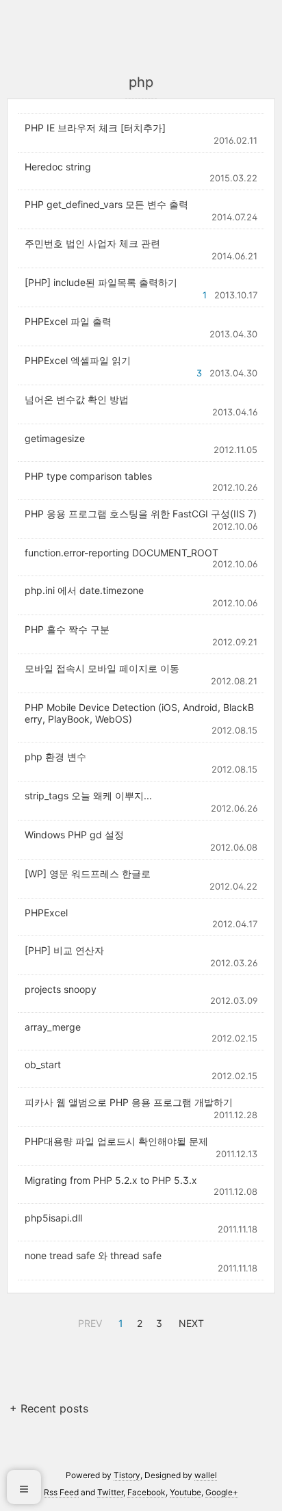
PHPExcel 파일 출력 (68, 321)
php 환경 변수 (55, 756)
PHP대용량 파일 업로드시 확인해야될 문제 (116, 1141)
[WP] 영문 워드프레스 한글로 (88, 873)
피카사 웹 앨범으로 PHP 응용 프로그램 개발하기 (129, 1102)
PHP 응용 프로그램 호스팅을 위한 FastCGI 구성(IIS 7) (141, 513)
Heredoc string (58, 166)
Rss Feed (61, 1492)
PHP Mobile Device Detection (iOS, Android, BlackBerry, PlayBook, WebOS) (139, 713)
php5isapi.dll (53, 1218)
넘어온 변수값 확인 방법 (77, 399)
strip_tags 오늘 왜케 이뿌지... (88, 795)
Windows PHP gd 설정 (74, 834)
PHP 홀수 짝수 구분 (67, 629)
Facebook (146, 1492)
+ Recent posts (49, 1408)
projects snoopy (61, 989)
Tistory (127, 1475)
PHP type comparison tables (88, 476)
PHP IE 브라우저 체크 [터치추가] (95, 127)
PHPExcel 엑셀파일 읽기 (78, 360)
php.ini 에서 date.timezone (84, 590)
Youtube (185, 1492)
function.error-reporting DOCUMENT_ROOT (121, 552)
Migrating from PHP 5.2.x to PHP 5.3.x (111, 1180)
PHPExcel (46, 912)
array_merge (53, 1027)
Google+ (221, 1492)
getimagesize (55, 438)
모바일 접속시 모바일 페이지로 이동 (102, 668)
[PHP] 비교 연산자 (64, 950)
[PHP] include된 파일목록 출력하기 (101, 282)
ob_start (43, 1064)
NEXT (189, 1321)
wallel (205, 1475)
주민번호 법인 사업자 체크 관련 (92, 243)
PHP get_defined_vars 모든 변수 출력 (106, 204)
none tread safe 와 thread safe (93, 1255)
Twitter (110, 1492)
